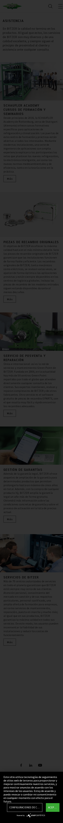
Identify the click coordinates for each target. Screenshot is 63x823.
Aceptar (53, 807)
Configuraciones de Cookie (25, 807)
